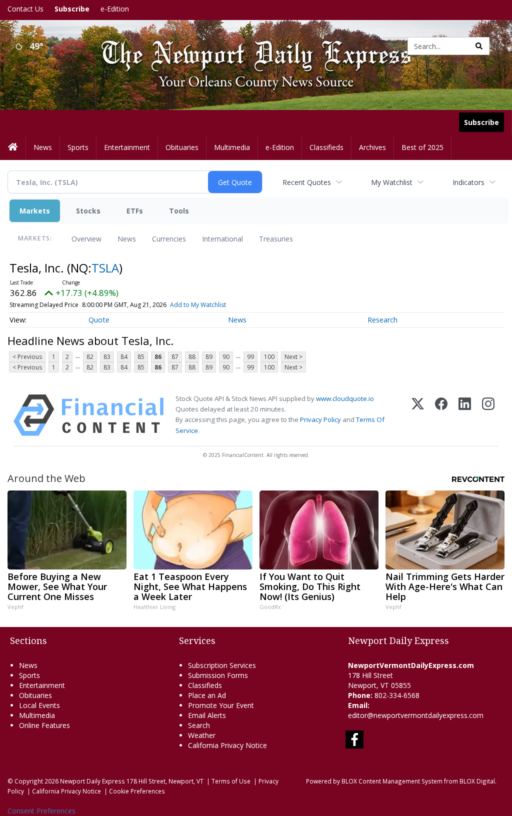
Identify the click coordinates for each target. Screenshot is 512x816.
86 (158, 356)
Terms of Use (231, 781)
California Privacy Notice (66, 791)
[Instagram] (488, 415)
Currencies (169, 239)
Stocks (88, 211)
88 (192, 356)
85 (141, 356)
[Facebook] (441, 415)
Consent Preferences (42, 811)
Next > (293, 356)
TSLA (105, 268)
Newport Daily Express (92, 781)
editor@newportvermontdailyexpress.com (416, 715)
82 (90, 356)
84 (124, 356)
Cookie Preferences (137, 791)
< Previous (27, 356)
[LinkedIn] (464, 415)
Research (383, 319)
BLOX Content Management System (392, 781)
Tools (179, 211)
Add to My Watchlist (198, 304)
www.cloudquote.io (345, 398)
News (127, 239)
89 (209, 356)
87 (175, 356)
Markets (35, 211)
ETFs (134, 211)
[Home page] (249, 45)
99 (250, 356)
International (222, 239)
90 (226, 356)
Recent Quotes (306, 182)
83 (107, 356)
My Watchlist (391, 182)
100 (269, 356)
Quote (99, 319)
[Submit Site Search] (479, 46)
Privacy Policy (320, 419)
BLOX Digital (477, 781)
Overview (87, 239)
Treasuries (276, 239)
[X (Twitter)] (418, 415)
